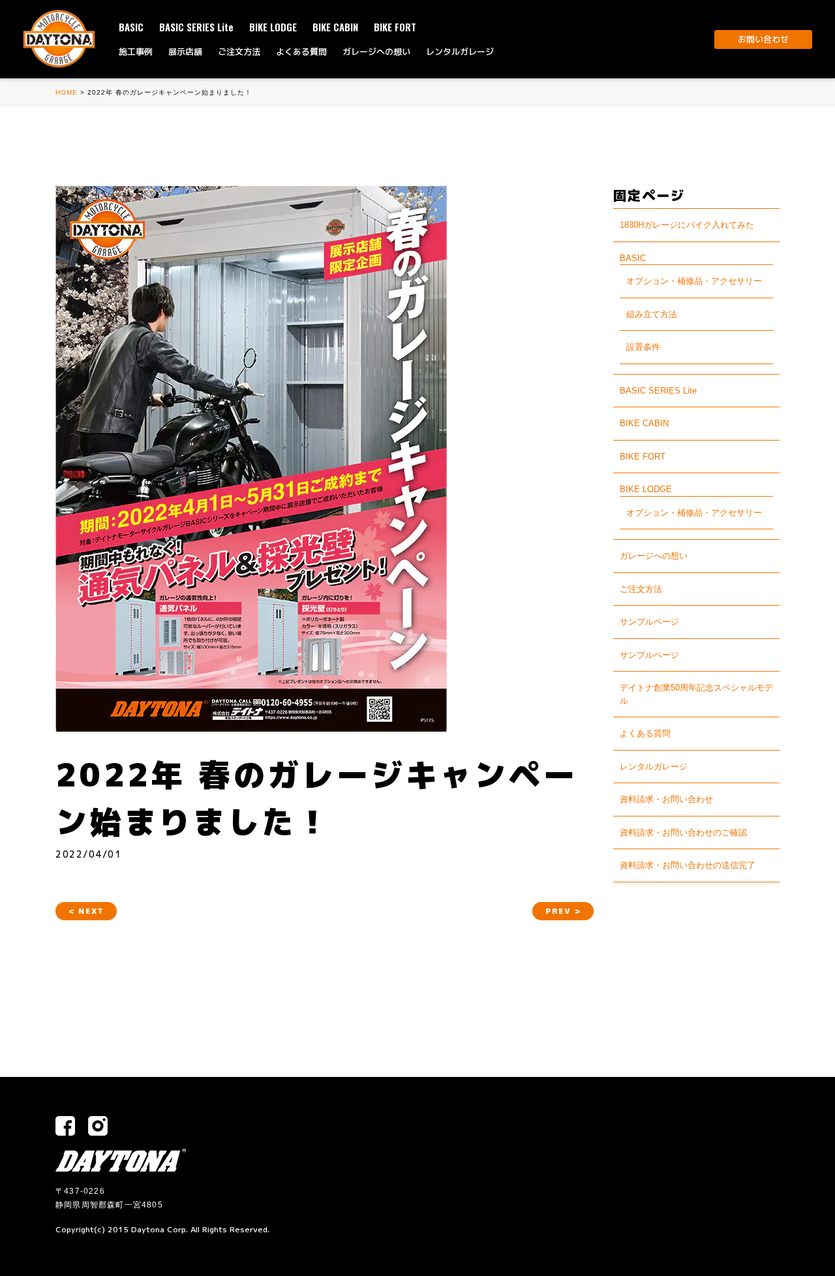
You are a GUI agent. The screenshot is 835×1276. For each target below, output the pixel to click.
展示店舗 (185, 51)
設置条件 (643, 347)
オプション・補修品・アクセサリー (694, 281)
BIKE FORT (395, 27)
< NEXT (86, 910)
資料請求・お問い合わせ (666, 799)
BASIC (131, 27)
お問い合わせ (763, 39)
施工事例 (136, 51)
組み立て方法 (651, 314)
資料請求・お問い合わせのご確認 (683, 832)
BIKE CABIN (335, 27)
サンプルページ (649, 622)
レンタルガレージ (460, 51)
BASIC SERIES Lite (196, 27)
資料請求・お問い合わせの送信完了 (687, 865)
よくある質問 (301, 51)
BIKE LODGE (273, 27)
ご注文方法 (239, 51)
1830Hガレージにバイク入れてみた (687, 225)
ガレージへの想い (376, 51)
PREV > (563, 910)
